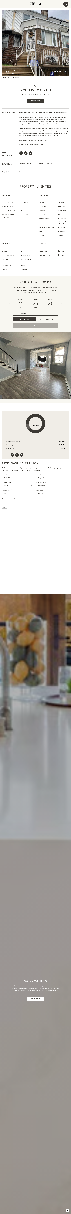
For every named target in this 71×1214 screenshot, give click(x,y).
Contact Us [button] (35, 999)
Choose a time (22, 313)
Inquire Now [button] (35, 100)
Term (37, 475)
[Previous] (10, 303)
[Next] (61, 303)
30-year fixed (42, 478)
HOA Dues (39, 490)
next (13, 72)
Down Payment (6, 482)
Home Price (5, 475)
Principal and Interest (14, 441)
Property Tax (40, 482)
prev (8, 72)
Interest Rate (6, 490)
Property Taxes (12, 445)
